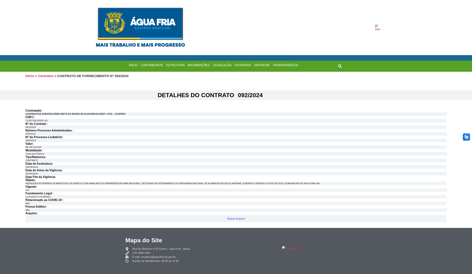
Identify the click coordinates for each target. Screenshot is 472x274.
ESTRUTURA (175, 65)
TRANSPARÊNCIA (285, 65)
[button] (340, 66)
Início (29, 76)
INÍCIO (133, 65)
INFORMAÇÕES (199, 65)
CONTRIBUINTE (152, 65)
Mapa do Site (143, 240)
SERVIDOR (262, 65)
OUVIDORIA (243, 65)
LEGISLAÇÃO (222, 65)
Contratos (45, 76)
